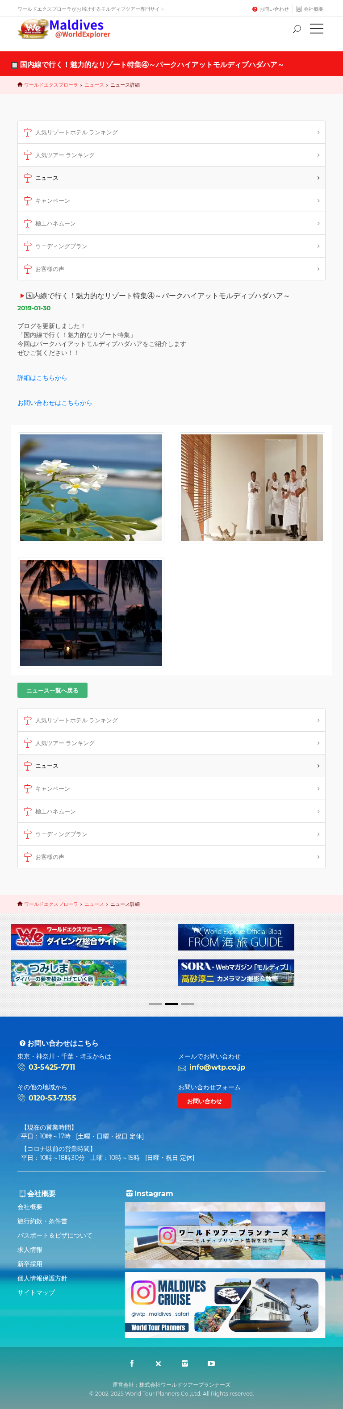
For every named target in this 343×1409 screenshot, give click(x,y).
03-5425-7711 (52, 1067)
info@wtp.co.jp (217, 1067)
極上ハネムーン (55, 223)
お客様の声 (49, 268)
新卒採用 (29, 1264)
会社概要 (313, 9)
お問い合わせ (274, 9)
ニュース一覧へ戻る (52, 690)
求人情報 (29, 1250)
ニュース (94, 85)
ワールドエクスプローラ (51, 85)
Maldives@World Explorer (70, 29)
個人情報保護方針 (42, 1278)
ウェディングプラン (61, 246)
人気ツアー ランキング (65, 154)
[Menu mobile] (316, 30)
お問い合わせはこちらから (54, 403)
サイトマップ (36, 1292)
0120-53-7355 (52, 1098)
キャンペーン (52, 200)
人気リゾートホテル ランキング (76, 132)
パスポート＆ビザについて (54, 1235)
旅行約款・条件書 (42, 1221)
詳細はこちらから (42, 378)
